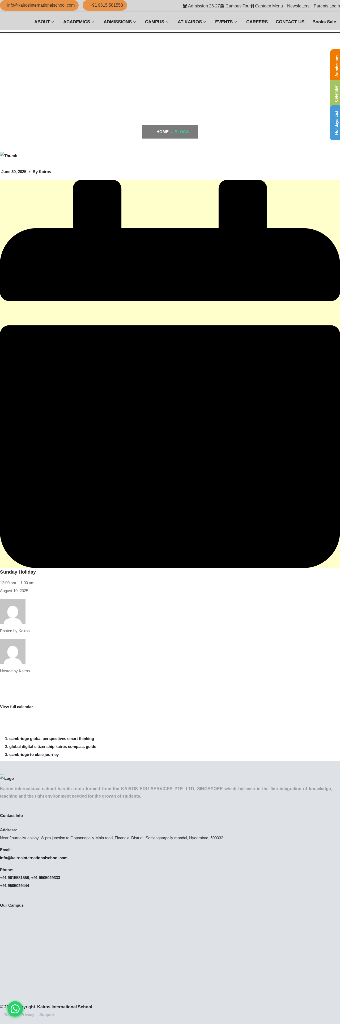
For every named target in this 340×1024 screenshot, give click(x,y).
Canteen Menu (269, 6)
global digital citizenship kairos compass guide (52, 746)
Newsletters (298, 6)
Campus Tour (238, 6)
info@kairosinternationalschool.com (33, 857)
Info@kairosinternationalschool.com (41, 5)
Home (162, 132)
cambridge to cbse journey (34, 754)
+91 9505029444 (14, 885)
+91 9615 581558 (106, 5)
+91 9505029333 (45, 877)
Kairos (45, 171)
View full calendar (16, 706)
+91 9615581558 (14, 877)
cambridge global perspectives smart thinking (51, 738)
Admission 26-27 (204, 6)
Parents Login (327, 6)
